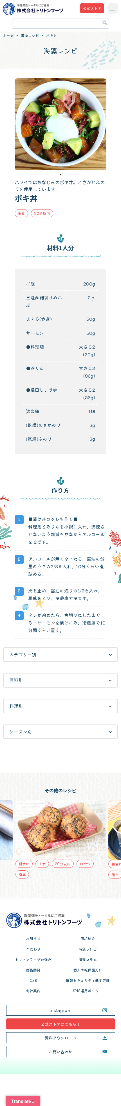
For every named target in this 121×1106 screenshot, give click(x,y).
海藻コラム (88, 959)
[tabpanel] (61, 124)
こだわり (33, 949)
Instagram (61, 1010)
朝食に (24, 863)
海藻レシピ (30, 35)
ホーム (8, 35)
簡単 (22, 874)
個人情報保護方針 (87, 970)
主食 (21, 213)
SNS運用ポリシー (87, 990)
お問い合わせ (60, 1051)
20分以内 (63, 863)
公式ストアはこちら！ (60, 1024)
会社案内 (33, 990)
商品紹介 (87, 938)
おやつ (85, 863)
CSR (33, 980)
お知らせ (33, 938)
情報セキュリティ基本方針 (88, 980)
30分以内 (42, 213)
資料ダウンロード (60, 1038)
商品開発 (33, 970)
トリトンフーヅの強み (33, 959)
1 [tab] (60, 174)
